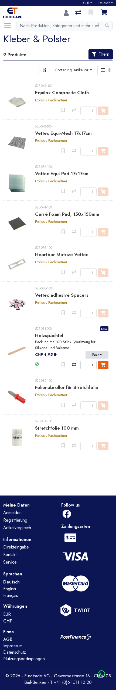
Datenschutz (14, 652)
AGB (7, 639)
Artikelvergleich (17, 528)
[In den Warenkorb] (103, 365)
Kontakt (9, 554)
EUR (7, 614)
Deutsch (104, 3)
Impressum (12, 646)
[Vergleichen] (74, 365)
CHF (86, 3)
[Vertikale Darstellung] (103, 70)
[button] (37, 364)
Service (10, 562)
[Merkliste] (91, 13)
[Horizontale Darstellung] (109, 70)
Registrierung (15, 520)
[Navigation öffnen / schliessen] (9, 26)
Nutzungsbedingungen (24, 659)
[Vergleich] (78, 13)
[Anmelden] (66, 13)
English (9, 589)
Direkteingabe (16, 547)
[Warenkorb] (105, 13)
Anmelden (12, 512)
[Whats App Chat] (101, 674)
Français (10, 595)
